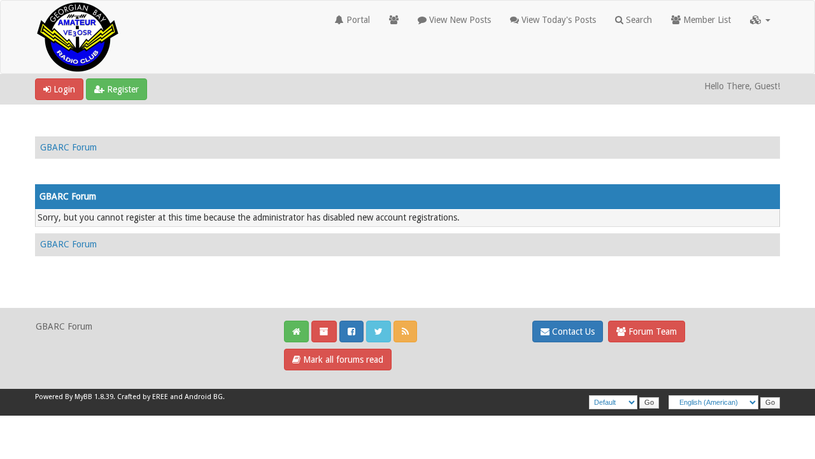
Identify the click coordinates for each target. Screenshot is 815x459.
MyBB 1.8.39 (93, 397)
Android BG (204, 397)
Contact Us (572, 331)
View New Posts (459, 20)
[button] (760, 20)
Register (121, 89)
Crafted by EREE (142, 397)
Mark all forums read (342, 359)
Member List (706, 20)
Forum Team (651, 331)
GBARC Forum (68, 147)
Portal (357, 20)
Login (63, 89)
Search (637, 20)
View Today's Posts (557, 20)
